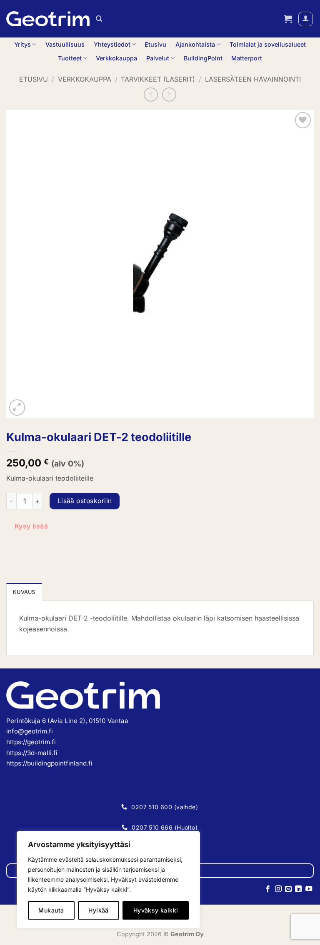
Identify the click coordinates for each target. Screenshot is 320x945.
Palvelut (157, 58)
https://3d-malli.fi (32, 753)
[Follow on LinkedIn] (298, 889)
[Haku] (99, 19)
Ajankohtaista (195, 44)
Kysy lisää (31, 526)
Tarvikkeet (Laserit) (158, 79)
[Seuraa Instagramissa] (278, 889)
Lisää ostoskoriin (85, 501)
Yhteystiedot (112, 44)
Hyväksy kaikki (155, 910)
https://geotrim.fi (31, 742)
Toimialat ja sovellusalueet (268, 44)
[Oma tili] (305, 19)
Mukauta (51, 910)
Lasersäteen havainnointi (253, 79)
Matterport (246, 58)
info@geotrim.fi (29, 731)
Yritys (22, 44)
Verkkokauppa (116, 58)
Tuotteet (70, 58)
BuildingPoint (203, 58)
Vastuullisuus (65, 44)
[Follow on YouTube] (308, 889)
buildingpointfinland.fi (59, 763)
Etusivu (155, 44)
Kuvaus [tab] (24, 592)
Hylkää (98, 910)
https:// (16, 763)
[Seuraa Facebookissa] (268, 889)
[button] (288, 19)
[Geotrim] (48, 18)
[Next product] (151, 94)
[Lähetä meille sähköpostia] (288, 889)
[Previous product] (169, 94)
